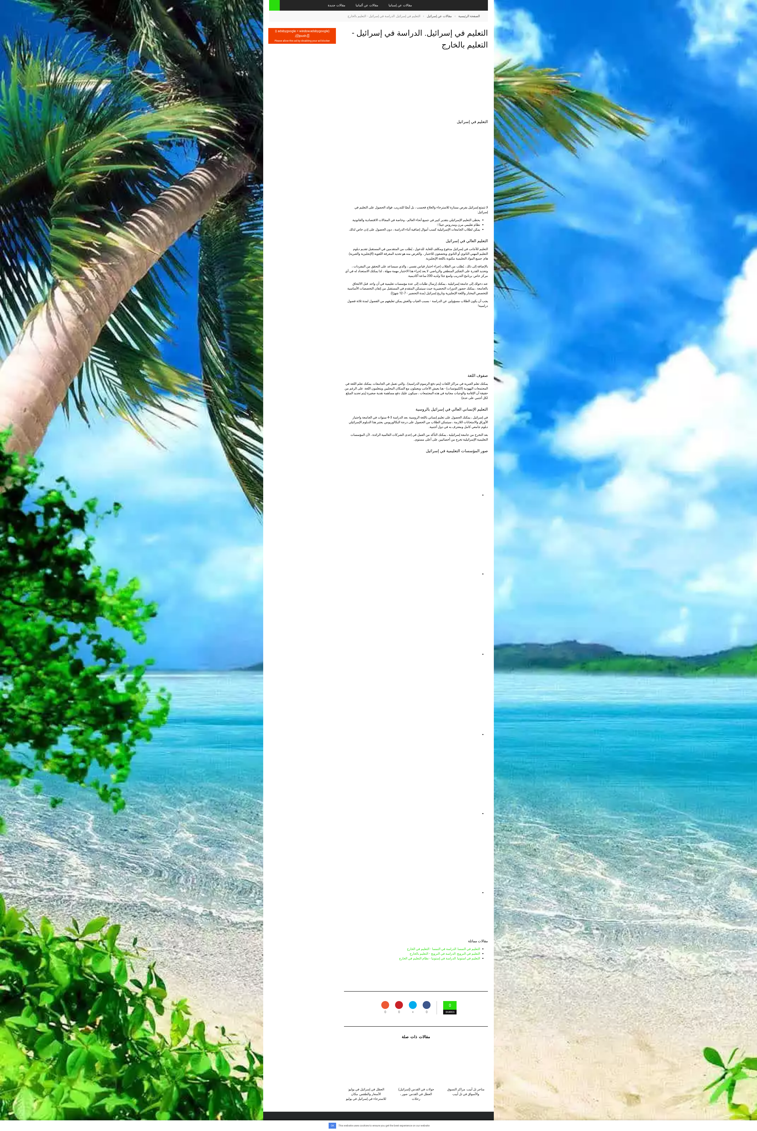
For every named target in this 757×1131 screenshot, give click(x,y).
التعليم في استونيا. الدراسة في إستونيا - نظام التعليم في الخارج (439, 958)
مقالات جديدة (336, 5)
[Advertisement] (416, 85)
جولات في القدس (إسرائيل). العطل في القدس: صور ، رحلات (416, 1094)
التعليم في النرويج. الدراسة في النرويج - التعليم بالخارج (445, 953)
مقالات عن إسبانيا (400, 5)
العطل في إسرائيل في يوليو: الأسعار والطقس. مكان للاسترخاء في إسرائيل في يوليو (366, 1094)
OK (332, 1125)
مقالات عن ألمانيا (367, 5)
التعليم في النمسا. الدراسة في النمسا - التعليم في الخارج (443, 949)
